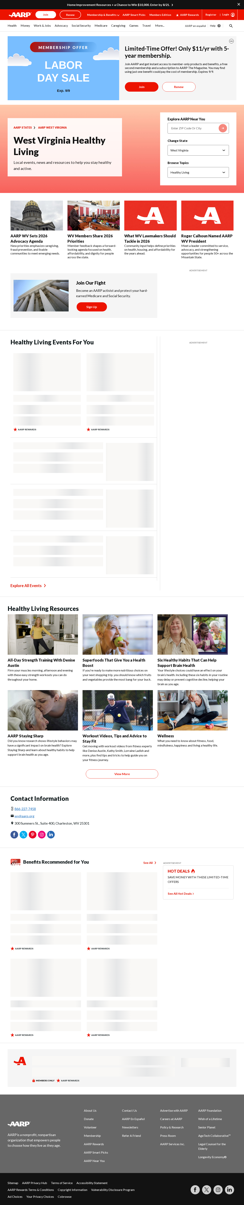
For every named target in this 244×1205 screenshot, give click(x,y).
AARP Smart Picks (134, 14)
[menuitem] (12, 27)
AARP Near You (94, 1161)
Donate (89, 1119)
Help (213, 25)
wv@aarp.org (24, 816)
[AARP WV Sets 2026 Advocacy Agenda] (36, 216)
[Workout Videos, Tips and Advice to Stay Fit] (118, 710)
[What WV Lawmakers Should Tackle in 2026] (150, 216)
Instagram (42, 835)
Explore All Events (26, 585)
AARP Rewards (189, 14)
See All (148, 862)
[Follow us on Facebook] (195, 1189)
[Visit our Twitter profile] (206, 1189)
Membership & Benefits (101, 14)
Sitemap (13, 1183)
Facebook (14, 835)
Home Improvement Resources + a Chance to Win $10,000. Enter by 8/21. (118, 4)
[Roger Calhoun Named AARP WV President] (207, 216)
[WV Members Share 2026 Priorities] (93, 216)
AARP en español (195, 25)
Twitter (23, 835)
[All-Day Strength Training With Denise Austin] (43, 634)
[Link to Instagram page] (218, 1189)
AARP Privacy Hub (34, 1183)
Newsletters (130, 1127)
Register (210, 14)
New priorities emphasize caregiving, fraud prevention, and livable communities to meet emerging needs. (35, 249)
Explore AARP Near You (186, 119)
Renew (179, 87)
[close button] (231, 41)
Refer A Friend (131, 1135)
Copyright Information (72, 1189)
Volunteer (90, 1127)
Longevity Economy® (212, 1157)
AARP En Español (133, 1119)
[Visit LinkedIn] (229, 1189)
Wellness (165, 736)
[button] (230, 25)
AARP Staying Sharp (25, 736)
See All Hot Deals (180, 893)
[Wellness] (192, 710)
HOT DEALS (179, 871)
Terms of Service (62, 1183)
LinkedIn (51, 835)
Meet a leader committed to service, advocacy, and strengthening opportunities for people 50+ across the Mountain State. (207, 251)
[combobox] (198, 128)
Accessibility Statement (92, 1183)
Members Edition (160, 14)
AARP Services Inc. (172, 1144)
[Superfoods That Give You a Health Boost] (118, 634)
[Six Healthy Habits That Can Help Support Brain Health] (192, 634)
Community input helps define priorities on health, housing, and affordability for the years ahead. (150, 249)
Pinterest (32, 835)
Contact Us (129, 1110)
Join (141, 87)
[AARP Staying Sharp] (43, 710)
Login (225, 14)
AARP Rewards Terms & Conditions (31, 1189)
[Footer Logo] (34, 1124)
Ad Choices (15, 1196)
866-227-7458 (25, 809)
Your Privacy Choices (40, 1196)
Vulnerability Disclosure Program (113, 1189)
